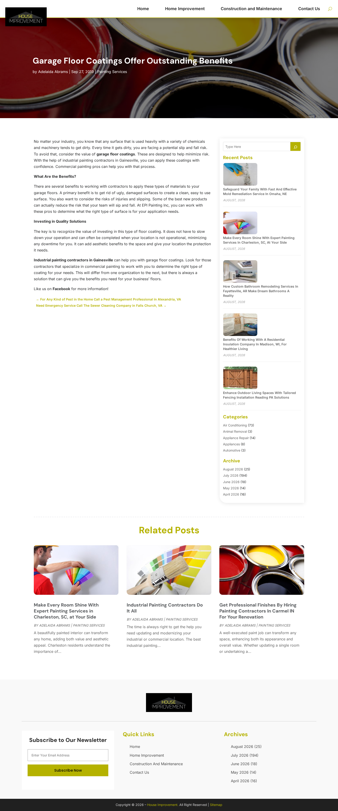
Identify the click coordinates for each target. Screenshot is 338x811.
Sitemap (216, 805)
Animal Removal (235, 431)
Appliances (231, 444)
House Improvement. (162, 805)
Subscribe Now (68, 770)
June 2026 (231, 482)
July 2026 (230, 475)
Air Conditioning (235, 425)
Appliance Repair (236, 438)
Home (143, 8)
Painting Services (112, 71)
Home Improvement (185, 8)
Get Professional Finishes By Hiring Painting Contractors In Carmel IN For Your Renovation (258, 611)
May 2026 (231, 488)
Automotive (231, 450)
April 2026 (231, 494)
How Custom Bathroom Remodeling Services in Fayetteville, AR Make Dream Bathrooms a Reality (260, 291)
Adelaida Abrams (53, 71)
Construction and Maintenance (251, 8)
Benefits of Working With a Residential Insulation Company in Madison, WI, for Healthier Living (255, 344)
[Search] (295, 146)
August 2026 (233, 469)
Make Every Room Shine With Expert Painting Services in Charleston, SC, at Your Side (66, 611)
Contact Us (309, 8)
